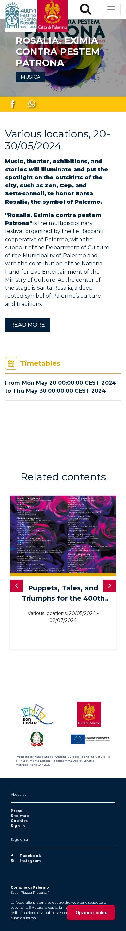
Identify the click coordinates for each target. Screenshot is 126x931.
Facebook (30, 856)
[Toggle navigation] (111, 9)
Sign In (18, 826)
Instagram (30, 861)
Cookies (19, 821)
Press (17, 811)
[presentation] (16, 586)
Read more (27, 325)
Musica (30, 77)
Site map (20, 816)
